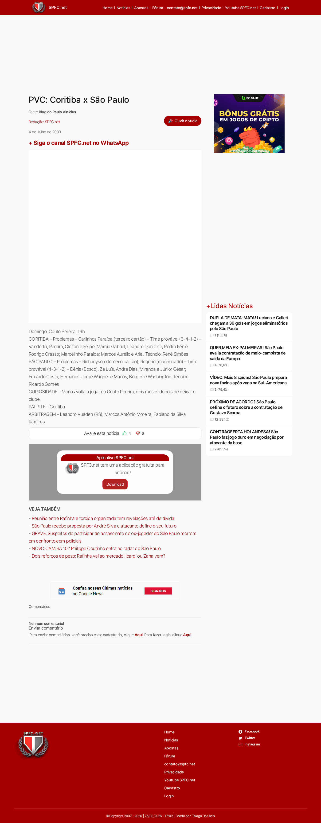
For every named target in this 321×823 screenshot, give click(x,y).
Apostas (141, 7)
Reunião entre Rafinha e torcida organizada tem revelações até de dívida (103, 518)
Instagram (252, 744)
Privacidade (211, 7)
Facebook (251, 731)
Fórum (157, 7)
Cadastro (267, 7)
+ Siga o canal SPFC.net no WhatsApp (79, 142)
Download (115, 484)
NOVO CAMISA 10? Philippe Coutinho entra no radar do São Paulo (96, 548)
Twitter (249, 738)
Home (107, 7)
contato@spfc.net (182, 7)
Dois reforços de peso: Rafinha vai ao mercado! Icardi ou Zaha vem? (98, 556)
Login (284, 7)
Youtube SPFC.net (240, 7)
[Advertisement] (160, 52)
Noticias (123, 7)
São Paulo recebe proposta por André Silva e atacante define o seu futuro (104, 526)
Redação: (44, 121)
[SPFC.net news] (115, 591)
